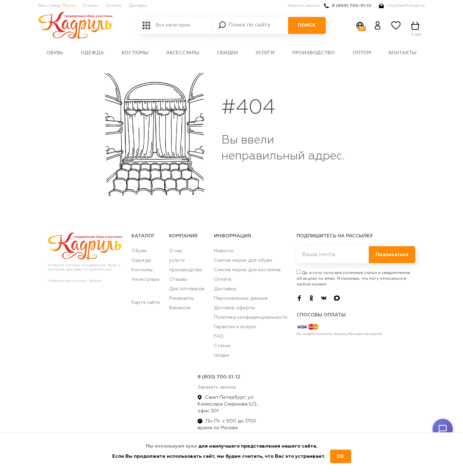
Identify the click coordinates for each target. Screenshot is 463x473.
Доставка (138, 6)
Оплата (113, 6)
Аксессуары (182, 53)
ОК (340, 456)
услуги (265, 53)
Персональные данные (241, 298)
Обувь (54, 53)
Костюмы (135, 53)
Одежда (92, 53)
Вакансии (180, 308)
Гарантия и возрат (235, 326)
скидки (227, 53)
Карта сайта (146, 302)
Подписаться (392, 254)
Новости (224, 251)
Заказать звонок (303, 6)
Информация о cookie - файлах (75, 280)
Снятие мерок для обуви (243, 260)
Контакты (403, 53)
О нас (175, 251)
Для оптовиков (186, 289)
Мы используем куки (172, 446)
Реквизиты (181, 298)
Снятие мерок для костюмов (247, 270)
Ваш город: (57, 6)
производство (313, 53)
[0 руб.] (416, 25)
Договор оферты (234, 308)
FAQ (219, 336)
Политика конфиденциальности (250, 317)
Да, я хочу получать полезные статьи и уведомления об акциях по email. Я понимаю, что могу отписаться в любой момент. (353, 279)
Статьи (222, 345)
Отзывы (90, 6)
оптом (362, 53)
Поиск (307, 25)
